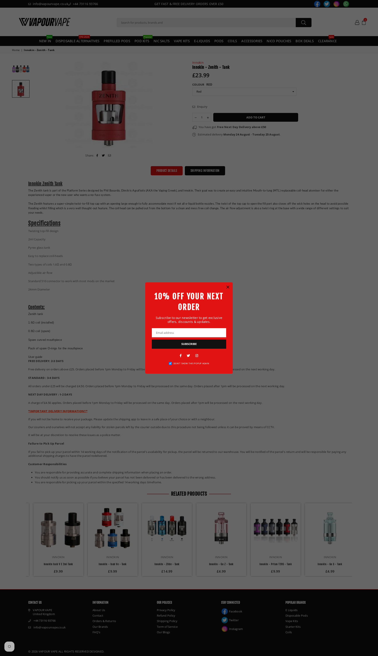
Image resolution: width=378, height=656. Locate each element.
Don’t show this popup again (191, 363)
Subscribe (189, 344)
